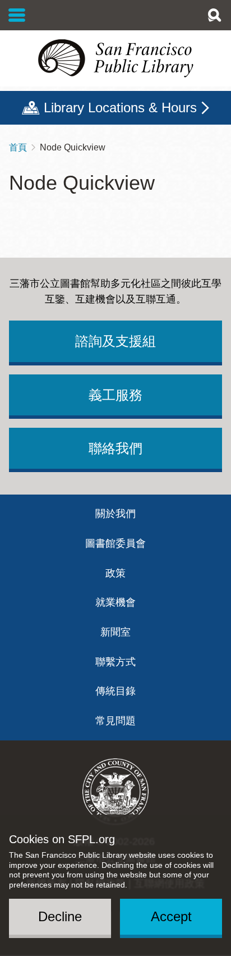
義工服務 (115, 394)
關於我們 (115, 513)
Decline (60, 916)
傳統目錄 (115, 691)
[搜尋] (214, 15)
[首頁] (115, 58)
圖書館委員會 (115, 543)
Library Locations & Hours (120, 107)
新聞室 (115, 632)
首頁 (18, 147)
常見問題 (115, 720)
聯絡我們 (115, 448)
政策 (115, 573)
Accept (171, 916)
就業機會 (115, 602)
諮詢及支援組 (115, 341)
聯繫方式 (115, 661)
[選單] (17, 15)
